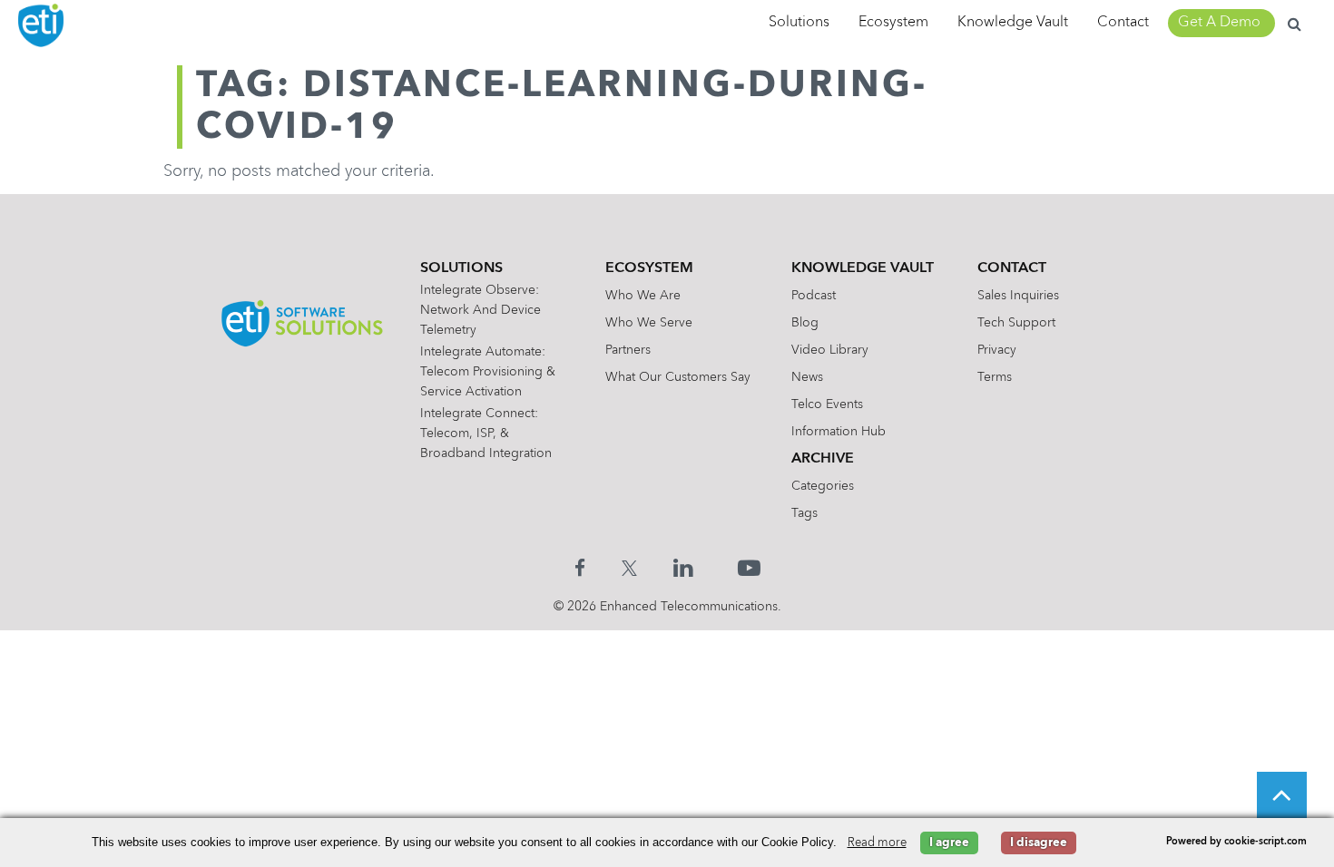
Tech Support (1016, 323)
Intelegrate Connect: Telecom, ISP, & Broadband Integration (486, 433)
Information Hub (838, 431)
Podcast (813, 295)
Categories (822, 486)
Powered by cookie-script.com (1236, 842)
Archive (822, 459)
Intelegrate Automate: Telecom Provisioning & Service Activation (487, 372)
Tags (804, 513)
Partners (628, 350)
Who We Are (643, 295)
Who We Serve (648, 323)
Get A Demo (1219, 22)
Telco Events (827, 404)
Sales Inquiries (1018, 295)
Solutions (799, 22)
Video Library (829, 350)
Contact (1123, 22)
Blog (805, 323)
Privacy (996, 350)
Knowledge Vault (1012, 22)
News (807, 377)
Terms (994, 377)
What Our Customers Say (677, 377)
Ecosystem (893, 22)
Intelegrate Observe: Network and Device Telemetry (480, 310)
